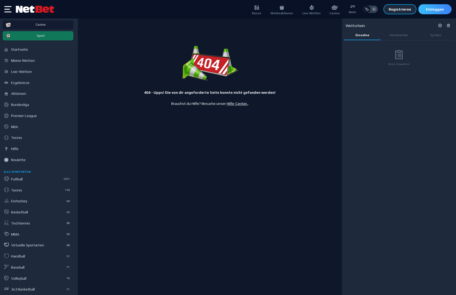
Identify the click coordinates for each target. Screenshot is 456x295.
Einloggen (435, 9)
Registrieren (400, 9)
